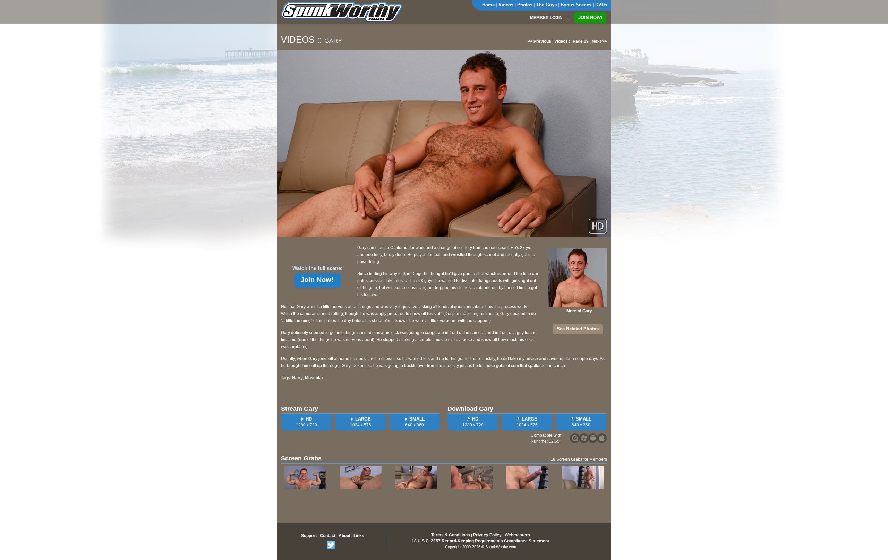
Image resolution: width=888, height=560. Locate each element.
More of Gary (579, 310)
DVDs (601, 4)
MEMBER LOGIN (546, 17)
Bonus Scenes (576, 4)
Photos (524, 4)
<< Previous (539, 41)
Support (309, 535)
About (344, 535)
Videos (505, 4)
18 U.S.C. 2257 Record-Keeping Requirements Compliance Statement (480, 540)
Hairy (297, 377)
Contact (327, 535)
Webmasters (517, 535)
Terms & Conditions (450, 535)
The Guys (546, 4)
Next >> (599, 41)
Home (488, 4)
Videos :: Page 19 (571, 41)
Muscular (314, 377)
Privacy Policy (487, 535)
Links (358, 535)
